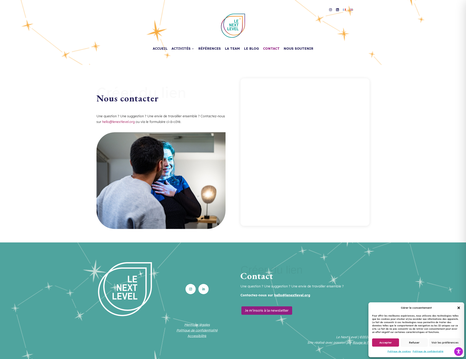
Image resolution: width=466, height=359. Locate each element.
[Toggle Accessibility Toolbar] (458, 351)
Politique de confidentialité (428, 351)
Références (209, 49)
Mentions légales (197, 325)
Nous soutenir (298, 49)
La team (232, 49)
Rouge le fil (361, 342)
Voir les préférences (445, 342)
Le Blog (251, 49)
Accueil (160, 49)
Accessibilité (197, 336)
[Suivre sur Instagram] (190, 289)
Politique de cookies (399, 351)
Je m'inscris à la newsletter (267, 310)
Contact (271, 49)
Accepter (385, 342)
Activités (181, 49)
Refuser (414, 342)
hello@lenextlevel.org (118, 122)
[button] (459, 308)
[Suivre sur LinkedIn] (203, 289)
